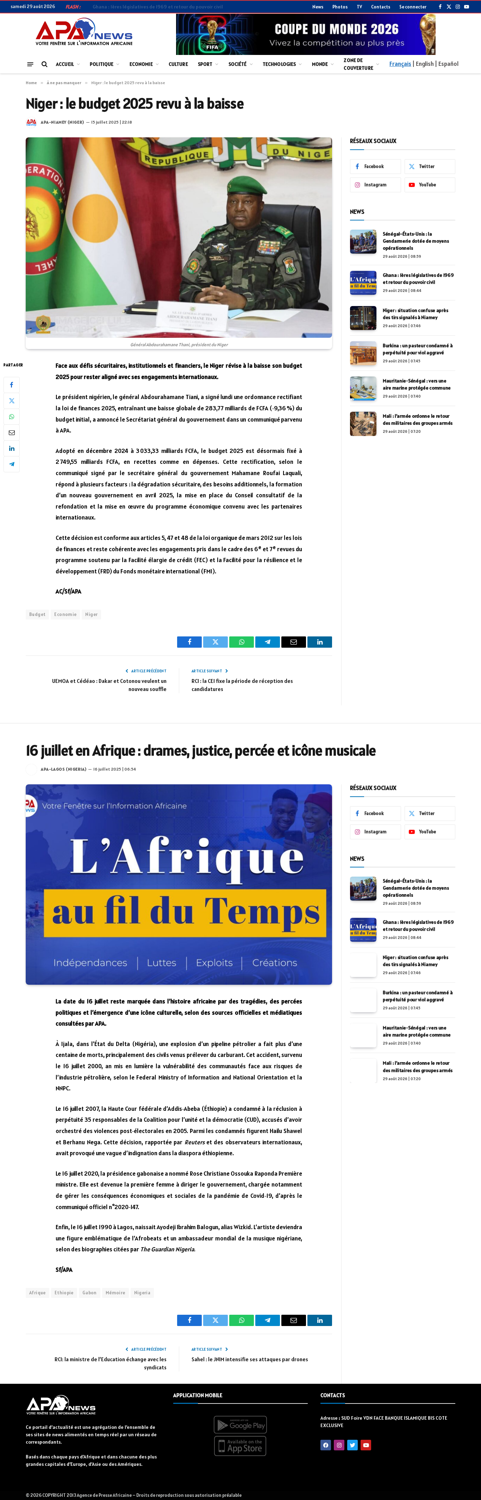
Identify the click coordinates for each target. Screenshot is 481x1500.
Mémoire (115, 1293)
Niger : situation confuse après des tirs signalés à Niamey (415, 313)
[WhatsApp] (12, 417)
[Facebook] (12, 385)
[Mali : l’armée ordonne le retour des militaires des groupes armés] (363, 424)
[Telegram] (12, 464)
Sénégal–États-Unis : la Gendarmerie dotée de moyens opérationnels (416, 241)
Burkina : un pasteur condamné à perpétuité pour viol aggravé (417, 349)
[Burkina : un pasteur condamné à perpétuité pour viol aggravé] (363, 353)
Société (238, 64)
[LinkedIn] (12, 448)
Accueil (65, 64)
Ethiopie (64, 1293)
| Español (447, 64)
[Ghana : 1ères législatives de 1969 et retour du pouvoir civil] (363, 283)
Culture (178, 64)
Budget (37, 614)
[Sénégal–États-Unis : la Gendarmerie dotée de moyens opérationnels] (363, 242)
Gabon (89, 1293)
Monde (320, 64)
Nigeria (142, 1293)
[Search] (44, 64)
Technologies (279, 64)
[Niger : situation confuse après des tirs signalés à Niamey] (363, 318)
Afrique (37, 1293)
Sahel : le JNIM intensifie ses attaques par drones (250, 1359)
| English (423, 64)
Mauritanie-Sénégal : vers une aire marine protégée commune (417, 384)
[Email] (12, 432)
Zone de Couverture (358, 64)
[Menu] (30, 64)
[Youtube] (366, 1445)
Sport (205, 64)
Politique (101, 64)
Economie (141, 64)
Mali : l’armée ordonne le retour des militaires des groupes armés (417, 419)
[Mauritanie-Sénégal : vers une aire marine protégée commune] (363, 388)
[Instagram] (339, 1445)
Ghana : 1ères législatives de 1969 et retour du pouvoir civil (158, 7)
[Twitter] (12, 401)
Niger (91, 614)
